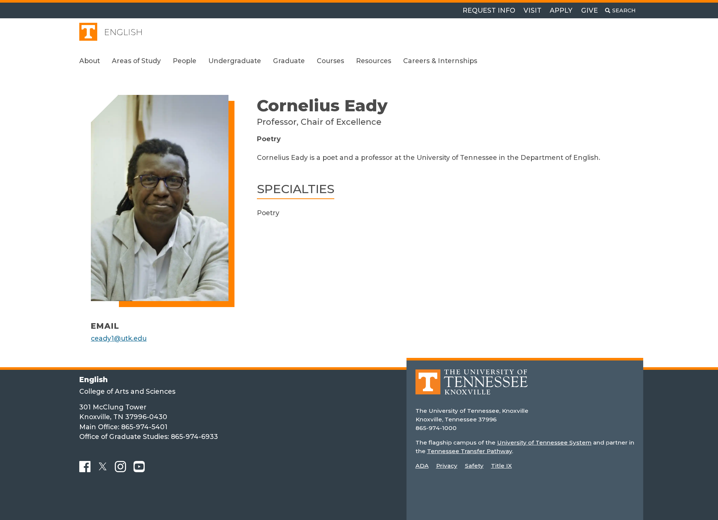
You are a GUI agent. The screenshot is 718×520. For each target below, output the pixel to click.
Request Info (489, 10)
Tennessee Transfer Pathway (469, 451)
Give (589, 10)
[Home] (471, 387)
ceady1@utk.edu (119, 338)
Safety (474, 465)
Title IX (501, 465)
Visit (532, 10)
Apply (561, 10)
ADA (422, 465)
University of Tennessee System (544, 442)
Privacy (446, 465)
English (123, 32)
